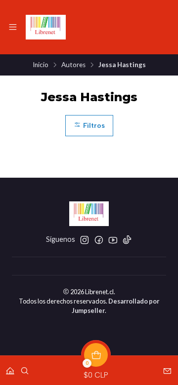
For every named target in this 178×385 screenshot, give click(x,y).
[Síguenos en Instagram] (84, 240)
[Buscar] (24, 367)
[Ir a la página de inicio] (46, 27)
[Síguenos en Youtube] (113, 240)
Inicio (40, 65)
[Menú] (13, 27)
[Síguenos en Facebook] (99, 240)
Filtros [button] (93, 125)
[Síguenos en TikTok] (127, 240)
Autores (73, 65)
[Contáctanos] (167, 367)
